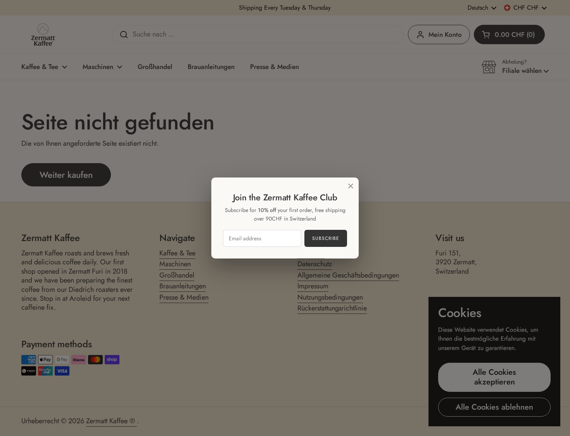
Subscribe (325, 238)
